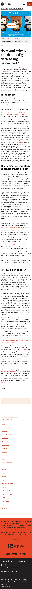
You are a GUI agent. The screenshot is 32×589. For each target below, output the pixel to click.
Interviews (4, 469)
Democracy (5, 441)
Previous (6, 401)
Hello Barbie (8, 142)
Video (3, 504)
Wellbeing (4, 508)
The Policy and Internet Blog (12, 9)
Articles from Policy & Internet (10, 417)
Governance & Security (7, 462)
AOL (27, 69)
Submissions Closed (7, 494)
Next (27, 401)
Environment (5, 455)
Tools (3, 497)
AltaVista (3, 71)
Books (3, 424)
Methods (4, 476)
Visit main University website (9, 571)
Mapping (4, 473)
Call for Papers (5, 427)
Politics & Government (7, 483)
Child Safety (18, 38)
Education (4, 452)
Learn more (16, 539)
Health (3, 466)
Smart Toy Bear (19, 142)
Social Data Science (7, 490)
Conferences (5, 438)
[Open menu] (24, 4)
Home (3, 38)
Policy (3, 480)
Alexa (22, 132)
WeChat (21, 114)
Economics (4, 448)
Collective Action (6, 434)
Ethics (3, 459)
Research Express (7, 419)
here (24, 349)
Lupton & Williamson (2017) (8, 244)
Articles (10, 38)
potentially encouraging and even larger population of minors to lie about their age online (16, 340)
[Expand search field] (29, 4)
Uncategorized (5, 501)
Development (5, 445)
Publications (5, 487)
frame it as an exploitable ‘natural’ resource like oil (15, 227)
